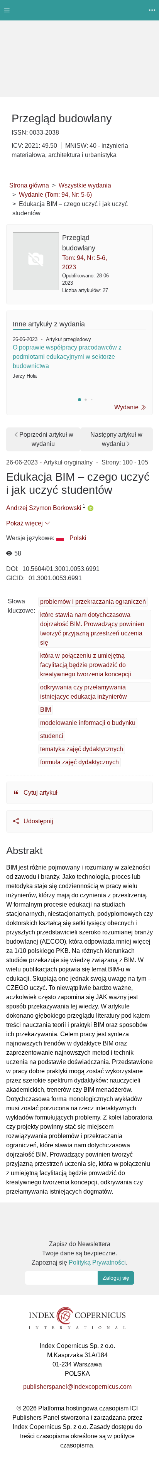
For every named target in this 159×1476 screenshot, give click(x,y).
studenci (51, 736)
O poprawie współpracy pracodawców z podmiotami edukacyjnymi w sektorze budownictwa (67, 356)
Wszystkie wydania (85, 185)
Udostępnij (37, 821)
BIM (45, 709)
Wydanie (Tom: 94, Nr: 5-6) (55, 194)
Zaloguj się (116, 1278)
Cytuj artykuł (40, 792)
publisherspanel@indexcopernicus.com (77, 1386)
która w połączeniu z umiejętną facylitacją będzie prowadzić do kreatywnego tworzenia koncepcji (85, 664)
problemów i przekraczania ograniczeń (93, 601)
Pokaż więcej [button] (25, 523)
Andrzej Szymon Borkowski (43, 508)
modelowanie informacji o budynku (87, 722)
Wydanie (127, 407)
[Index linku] (77, 1317)
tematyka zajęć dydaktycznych (81, 749)
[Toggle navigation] (7, 10)
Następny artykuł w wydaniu (116, 439)
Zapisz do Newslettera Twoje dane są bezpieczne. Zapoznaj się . (79, 1253)
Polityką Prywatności (97, 1262)
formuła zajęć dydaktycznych (79, 762)
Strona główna (29, 185)
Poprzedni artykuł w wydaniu (46, 439)
